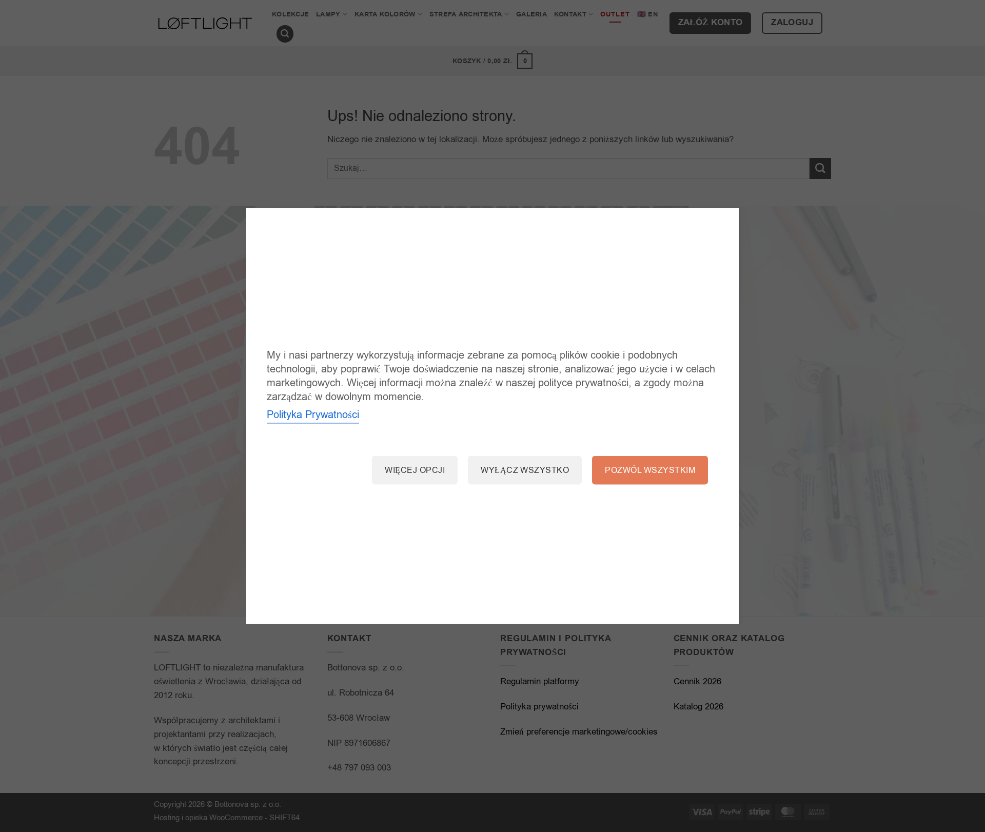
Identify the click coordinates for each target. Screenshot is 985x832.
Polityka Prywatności (313, 414)
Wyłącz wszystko (525, 470)
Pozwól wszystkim (650, 470)
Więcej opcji (415, 470)
